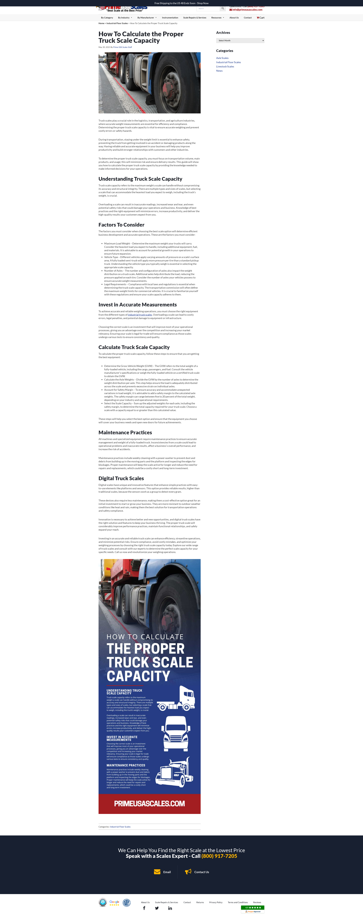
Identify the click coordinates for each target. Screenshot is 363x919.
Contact (248, 17)
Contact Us (201, 872)
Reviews (257, 902)
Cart (261, 17)
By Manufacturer (146, 17)
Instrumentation (170, 17)
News (219, 70)
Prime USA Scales (123, 7)
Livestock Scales (225, 66)
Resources (216, 17)
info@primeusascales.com (247, 9)
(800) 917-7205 (219, 856)
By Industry (123, 17)
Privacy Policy (215, 902)
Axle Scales (222, 57)
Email (167, 872)
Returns (200, 902)
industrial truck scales (140, 314)
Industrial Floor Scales (120, 826)
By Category (107, 17)
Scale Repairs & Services (194, 17)
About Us (234, 17)
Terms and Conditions (238, 902)
